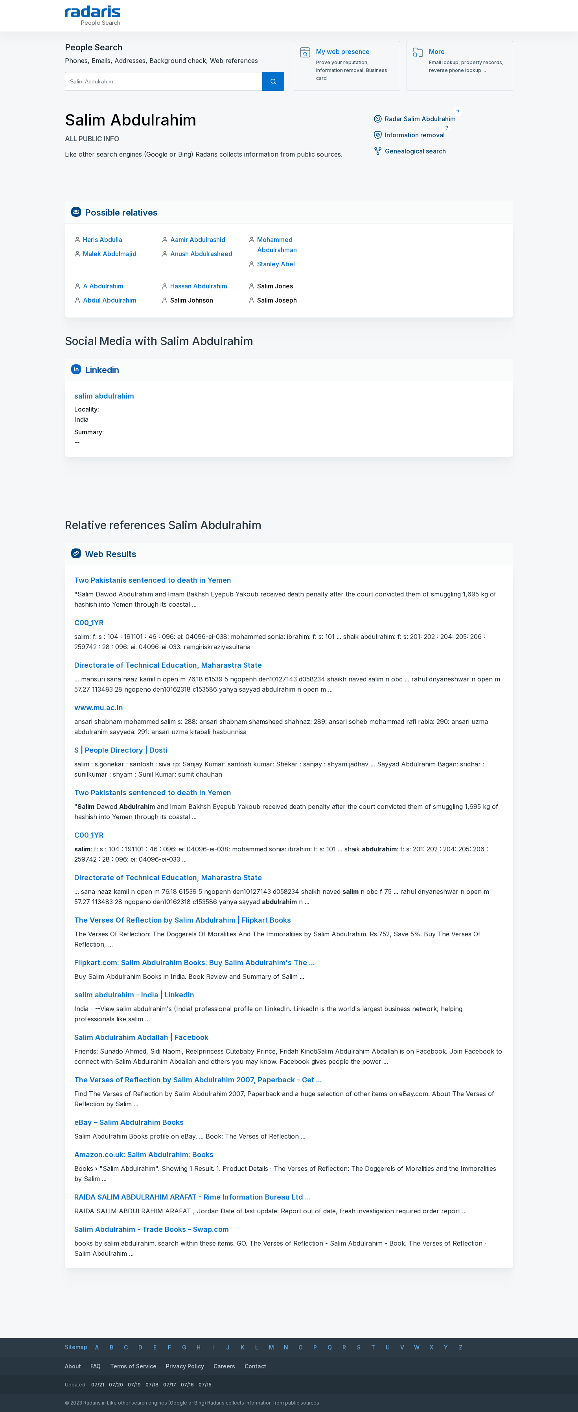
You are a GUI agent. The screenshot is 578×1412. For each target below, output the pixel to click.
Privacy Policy (185, 1366)
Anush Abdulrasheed (201, 254)
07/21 (97, 1385)
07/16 (187, 1385)
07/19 (134, 1385)
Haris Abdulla (102, 240)
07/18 (151, 1385)
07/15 (205, 1385)
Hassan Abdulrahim (198, 286)
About (73, 1366)
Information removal (415, 135)
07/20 (116, 1385)
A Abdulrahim (103, 286)
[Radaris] (92, 11)
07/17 (169, 1385)
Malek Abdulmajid (109, 254)
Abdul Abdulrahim (109, 300)
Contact (255, 1366)
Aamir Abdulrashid (197, 240)
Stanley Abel (276, 264)
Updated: (76, 1385)
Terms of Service (133, 1366)
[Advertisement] (289, 183)
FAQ (95, 1366)
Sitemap (76, 1347)
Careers (224, 1366)
